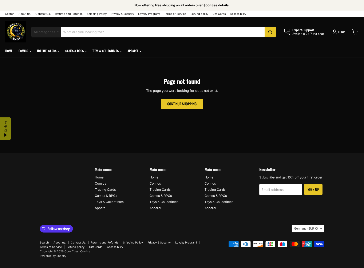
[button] (339, 31)
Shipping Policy (97, 13)
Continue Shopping (182, 103)
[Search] (270, 32)
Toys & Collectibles (105, 50)
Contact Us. (43, 13)
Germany (306, 228)
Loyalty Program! (149, 13)
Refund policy (199, 13)
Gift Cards (219, 13)
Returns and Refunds (69, 13)
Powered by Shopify (53, 255)
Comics (24, 50)
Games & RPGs (74, 50)
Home (8, 50)
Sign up (313, 189)
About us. (25, 13)
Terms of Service (175, 13)
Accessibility (238, 13)
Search (9, 13)
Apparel (133, 50)
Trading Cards (47, 50)
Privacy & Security (122, 13)
